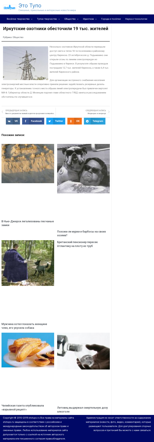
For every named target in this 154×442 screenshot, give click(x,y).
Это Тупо (29, 5)
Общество (18, 37)
